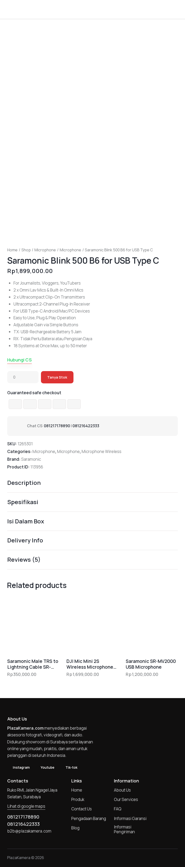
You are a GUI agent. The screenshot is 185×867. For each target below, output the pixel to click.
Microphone (45, 250)
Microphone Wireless (101, 451)
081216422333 (86, 425)
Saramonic (31, 459)
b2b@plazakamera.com (29, 831)
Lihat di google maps (26, 806)
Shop (26, 250)
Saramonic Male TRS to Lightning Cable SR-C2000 (32, 664)
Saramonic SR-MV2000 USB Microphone (151, 664)
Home (12, 250)
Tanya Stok (57, 377)
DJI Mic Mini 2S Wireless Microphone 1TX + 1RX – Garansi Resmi (89, 664)
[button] (176, 8)
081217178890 (57, 425)
